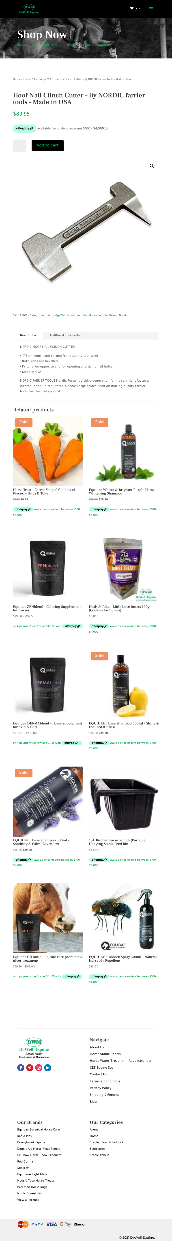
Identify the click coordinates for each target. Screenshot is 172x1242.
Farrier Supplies (77, 315)
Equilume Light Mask (32, 1174)
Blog (93, 1102)
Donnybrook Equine (31, 1142)
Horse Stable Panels (105, 1054)
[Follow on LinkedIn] (47, 1067)
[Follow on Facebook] (20, 1067)
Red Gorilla (25, 1162)
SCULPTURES (54, 45)
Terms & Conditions (105, 1082)
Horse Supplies (99, 315)
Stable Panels (99, 1155)
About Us (97, 1048)
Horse (94, 1136)
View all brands (28, 1200)
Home (17, 79)
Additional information (65, 335)
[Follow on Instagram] (38, 1067)
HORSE (36, 45)
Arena (94, 1130)
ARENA (22, 45)
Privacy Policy (101, 1088)
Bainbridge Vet (42, 79)
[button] (152, 166)
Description (28, 335)
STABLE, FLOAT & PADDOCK (88, 45)
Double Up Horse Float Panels (38, 1149)
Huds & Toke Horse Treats (35, 1181)
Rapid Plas (24, 1136)
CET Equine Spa (102, 1068)
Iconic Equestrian (29, 1193)
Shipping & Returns (104, 1095)
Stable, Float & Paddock (106, 1142)
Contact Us (98, 1075)
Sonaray (23, 1168)
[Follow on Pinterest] (29, 1067)
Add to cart (48, 146)
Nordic (123, 315)
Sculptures (97, 1149)
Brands (27, 79)
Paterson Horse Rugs (32, 1187)
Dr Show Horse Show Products (39, 1155)
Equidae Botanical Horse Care (38, 1130)
